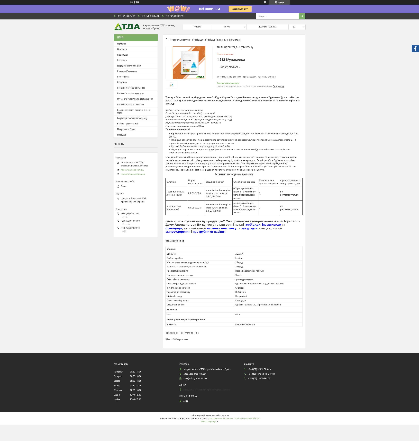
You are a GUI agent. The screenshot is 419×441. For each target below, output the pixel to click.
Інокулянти (122, 82)
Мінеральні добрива (126, 129)
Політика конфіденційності (247, 418)
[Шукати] (302, 16)
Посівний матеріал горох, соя (130, 104)
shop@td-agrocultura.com (133, 174)
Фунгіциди (122, 49)
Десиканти (122, 60)
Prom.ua (225, 415)
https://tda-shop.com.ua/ (132, 170)
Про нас (226, 27)
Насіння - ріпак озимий (127, 123)
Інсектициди (122, 55)
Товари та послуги (180, 39)
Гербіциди (197, 39)
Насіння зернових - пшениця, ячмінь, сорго (134, 111)
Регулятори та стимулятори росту (132, 118)
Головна (197, 27)
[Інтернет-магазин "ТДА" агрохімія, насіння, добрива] (127, 27)
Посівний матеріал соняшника (131, 88)
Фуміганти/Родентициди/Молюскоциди (135, 99)
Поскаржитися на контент (221, 418)
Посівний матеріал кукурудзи (130, 93)
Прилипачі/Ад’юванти (127, 71)
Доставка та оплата (267, 27)
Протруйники (123, 77)
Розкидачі (121, 135)
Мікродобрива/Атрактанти (129, 66)
